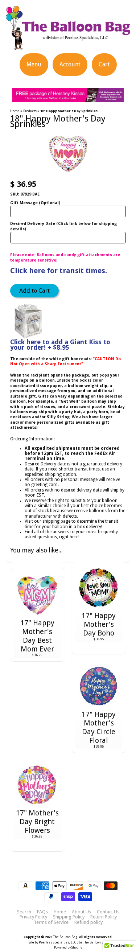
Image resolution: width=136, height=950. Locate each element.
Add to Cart (34, 290)
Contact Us (108, 911)
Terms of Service (51, 922)
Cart (104, 64)
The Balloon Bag (65, 937)
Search (24, 911)
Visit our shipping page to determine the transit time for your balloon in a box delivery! (71, 524)
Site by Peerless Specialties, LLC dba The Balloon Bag (68, 942)
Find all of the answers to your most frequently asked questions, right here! (71, 534)
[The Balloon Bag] (68, 45)
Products (30, 111)
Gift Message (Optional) (35, 203)
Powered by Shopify (68, 947)
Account (70, 64)
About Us (81, 911)
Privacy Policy (33, 917)
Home (15, 111)
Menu (33, 64)
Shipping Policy (69, 917)
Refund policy (88, 922)
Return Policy (103, 917)
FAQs (42, 911)
